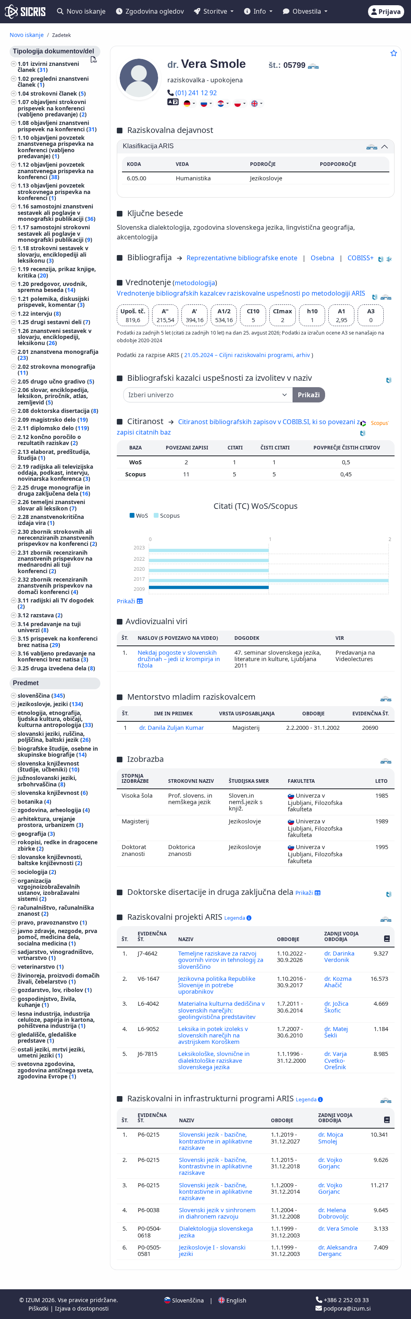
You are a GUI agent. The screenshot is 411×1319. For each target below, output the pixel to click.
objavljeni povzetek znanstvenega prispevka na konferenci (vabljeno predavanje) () (56, 147)
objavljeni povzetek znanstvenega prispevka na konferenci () (56, 170)
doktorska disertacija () (64, 410)
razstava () (47, 615)
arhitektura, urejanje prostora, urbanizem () (50, 822)
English (235, 1300)
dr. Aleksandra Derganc (337, 1250)
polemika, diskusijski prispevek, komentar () (53, 301)
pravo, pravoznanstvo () (52, 922)
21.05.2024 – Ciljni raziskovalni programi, (240, 355)
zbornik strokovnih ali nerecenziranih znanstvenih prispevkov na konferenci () (57, 537)
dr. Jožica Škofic (336, 1006)
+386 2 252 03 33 (345, 1300)
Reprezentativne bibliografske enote (243, 257)
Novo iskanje (85, 11)
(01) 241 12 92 (196, 92)
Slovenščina (187, 1300)
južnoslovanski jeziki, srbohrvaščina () (47, 781)
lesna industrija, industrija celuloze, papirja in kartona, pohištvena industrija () (56, 1019)
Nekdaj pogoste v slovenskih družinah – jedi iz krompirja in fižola (179, 659)
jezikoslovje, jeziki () (50, 704)
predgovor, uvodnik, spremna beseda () (52, 287)
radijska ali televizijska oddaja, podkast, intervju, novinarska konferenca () (55, 472)
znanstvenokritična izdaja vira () (51, 520)
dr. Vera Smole (338, 1228)
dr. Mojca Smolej (330, 1137)
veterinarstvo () (41, 966)
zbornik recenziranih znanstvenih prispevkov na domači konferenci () (55, 585)
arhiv (303, 355)
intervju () (46, 313)
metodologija (195, 282)
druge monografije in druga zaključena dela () (54, 490)
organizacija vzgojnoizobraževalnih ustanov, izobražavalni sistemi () (49, 890)
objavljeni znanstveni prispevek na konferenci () (57, 126)
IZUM (34, 1300)
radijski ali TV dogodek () (56, 603)
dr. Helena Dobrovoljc (334, 1213)
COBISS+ (361, 257)
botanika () (34, 801)
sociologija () (37, 872)
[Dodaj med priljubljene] (394, 53)
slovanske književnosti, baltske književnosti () (50, 860)
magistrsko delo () (59, 419)
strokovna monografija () (56, 369)
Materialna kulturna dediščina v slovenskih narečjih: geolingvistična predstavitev (221, 1010)
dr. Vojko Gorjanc (330, 1163)
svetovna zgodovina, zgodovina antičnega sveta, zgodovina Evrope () (56, 1070)
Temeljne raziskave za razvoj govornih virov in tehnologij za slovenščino (220, 959)
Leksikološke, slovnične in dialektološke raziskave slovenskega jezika (214, 1060)
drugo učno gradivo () (62, 381)
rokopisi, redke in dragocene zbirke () (58, 845)
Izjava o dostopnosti (82, 1308)
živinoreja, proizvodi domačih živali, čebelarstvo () (59, 978)
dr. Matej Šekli (336, 1032)
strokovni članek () (58, 93)
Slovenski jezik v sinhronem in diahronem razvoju (217, 1213)
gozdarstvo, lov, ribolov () (55, 990)
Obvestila (307, 11)
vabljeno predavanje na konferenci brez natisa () (56, 656)
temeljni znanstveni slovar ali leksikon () (51, 505)
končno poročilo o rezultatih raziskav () (49, 440)
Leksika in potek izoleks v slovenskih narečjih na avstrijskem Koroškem (213, 1035)
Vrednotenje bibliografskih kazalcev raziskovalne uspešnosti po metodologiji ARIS (241, 293)
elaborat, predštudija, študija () (54, 454)
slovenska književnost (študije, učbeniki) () (48, 766)
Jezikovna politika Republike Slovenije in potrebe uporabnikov (216, 985)
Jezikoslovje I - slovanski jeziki (212, 1250)
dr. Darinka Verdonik (339, 956)
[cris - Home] (25, 11)
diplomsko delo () (60, 428)
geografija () (36, 833)
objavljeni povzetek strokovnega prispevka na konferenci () (54, 191)
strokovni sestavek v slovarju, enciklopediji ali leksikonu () (53, 254)
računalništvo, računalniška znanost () (56, 910)
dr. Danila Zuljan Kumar (172, 727)
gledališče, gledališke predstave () (47, 1037)
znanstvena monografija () (58, 354)
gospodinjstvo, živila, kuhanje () (47, 1002)
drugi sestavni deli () (60, 322)
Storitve (215, 11)
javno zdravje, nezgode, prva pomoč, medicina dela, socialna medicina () (57, 937)
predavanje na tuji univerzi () (49, 627)
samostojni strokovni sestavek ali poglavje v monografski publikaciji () (55, 233)
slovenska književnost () (53, 792)
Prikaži (305, 892)
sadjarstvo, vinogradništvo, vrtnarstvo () (56, 955)
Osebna (323, 257)
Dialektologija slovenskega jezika (216, 1231)
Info (260, 11)
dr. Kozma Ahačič (338, 981)
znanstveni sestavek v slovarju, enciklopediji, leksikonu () (55, 337)
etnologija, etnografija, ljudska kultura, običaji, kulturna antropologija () (55, 719)
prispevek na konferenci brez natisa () (58, 641)
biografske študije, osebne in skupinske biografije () (58, 751)
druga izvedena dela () (63, 668)
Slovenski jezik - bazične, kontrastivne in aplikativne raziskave (215, 1141)
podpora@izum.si (346, 1308)
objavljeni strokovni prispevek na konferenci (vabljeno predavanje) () (52, 108)
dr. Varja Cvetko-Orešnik (336, 1060)
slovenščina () (41, 695)
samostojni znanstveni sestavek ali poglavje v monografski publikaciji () (57, 212)
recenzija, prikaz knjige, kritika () (57, 272)
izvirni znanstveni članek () (48, 67)
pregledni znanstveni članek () (53, 81)
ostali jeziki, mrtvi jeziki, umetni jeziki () (51, 1052)
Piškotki (39, 1308)
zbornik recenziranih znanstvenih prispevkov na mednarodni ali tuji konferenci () (55, 562)
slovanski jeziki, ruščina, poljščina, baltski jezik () (54, 736)
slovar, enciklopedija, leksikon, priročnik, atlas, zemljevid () (53, 396)
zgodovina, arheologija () (54, 810)
